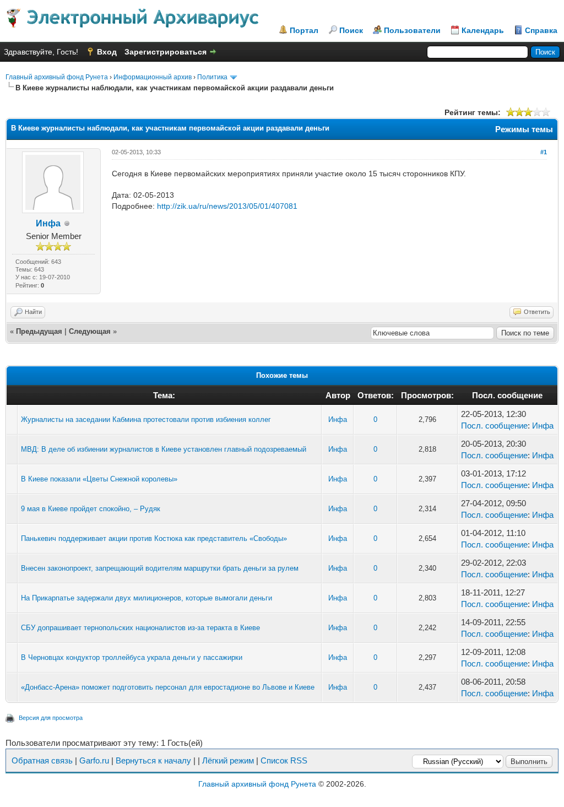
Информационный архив (152, 77)
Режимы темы (524, 129)
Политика (212, 77)
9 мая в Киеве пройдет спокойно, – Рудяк (90, 509)
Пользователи (412, 30)
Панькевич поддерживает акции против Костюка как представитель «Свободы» (154, 538)
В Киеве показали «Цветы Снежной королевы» (99, 479)
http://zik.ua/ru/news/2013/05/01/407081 (227, 206)
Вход (107, 51)
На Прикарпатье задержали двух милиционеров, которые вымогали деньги (146, 598)
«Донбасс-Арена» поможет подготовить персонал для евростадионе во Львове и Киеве (167, 687)
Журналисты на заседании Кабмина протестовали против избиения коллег (146, 419)
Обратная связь (42, 760)
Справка (541, 30)
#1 (543, 152)
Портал (304, 30)
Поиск (351, 30)
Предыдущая (39, 331)
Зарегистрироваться (165, 51)
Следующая (90, 331)
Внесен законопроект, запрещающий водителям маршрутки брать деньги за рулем (160, 568)
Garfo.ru (94, 760)
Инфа (48, 223)
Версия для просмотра (51, 717)
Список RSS (284, 760)
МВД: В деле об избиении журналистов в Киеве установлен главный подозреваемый (163, 449)
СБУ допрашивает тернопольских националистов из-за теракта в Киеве (140, 628)
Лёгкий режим (228, 760)
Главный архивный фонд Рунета (57, 77)
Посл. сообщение (494, 425)
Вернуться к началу (153, 760)
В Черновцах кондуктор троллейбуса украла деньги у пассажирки (131, 657)
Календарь (483, 30)
